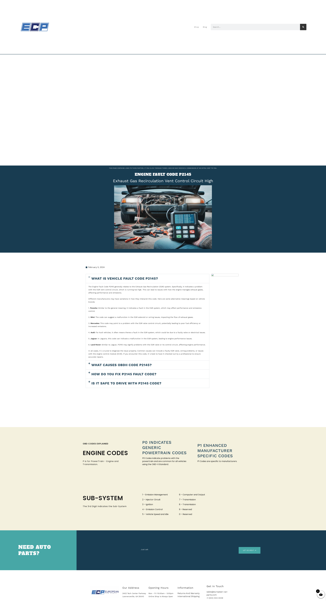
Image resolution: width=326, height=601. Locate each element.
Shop (196, 27)
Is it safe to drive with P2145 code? (126, 383)
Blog (205, 27)
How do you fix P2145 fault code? (124, 374)
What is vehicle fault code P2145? (124, 278)
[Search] (303, 27)
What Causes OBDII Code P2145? (121, 365)
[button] (147, 278)
